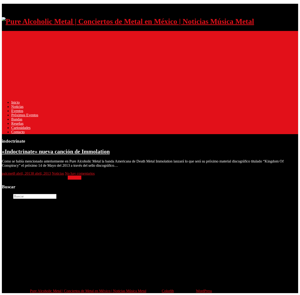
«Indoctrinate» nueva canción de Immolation (56, 151)
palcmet (7, 173)
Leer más (74, 178)
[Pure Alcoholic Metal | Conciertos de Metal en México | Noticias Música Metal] (128, 21)
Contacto (18, 132)
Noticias (17, 107)
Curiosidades (20, 128)
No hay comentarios (80, 173)
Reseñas (17, 123)
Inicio (15, 102)
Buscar (7, 196)
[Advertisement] (142, 64)
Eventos (17, 111)
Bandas (16, 119)
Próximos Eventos (24, 115)
